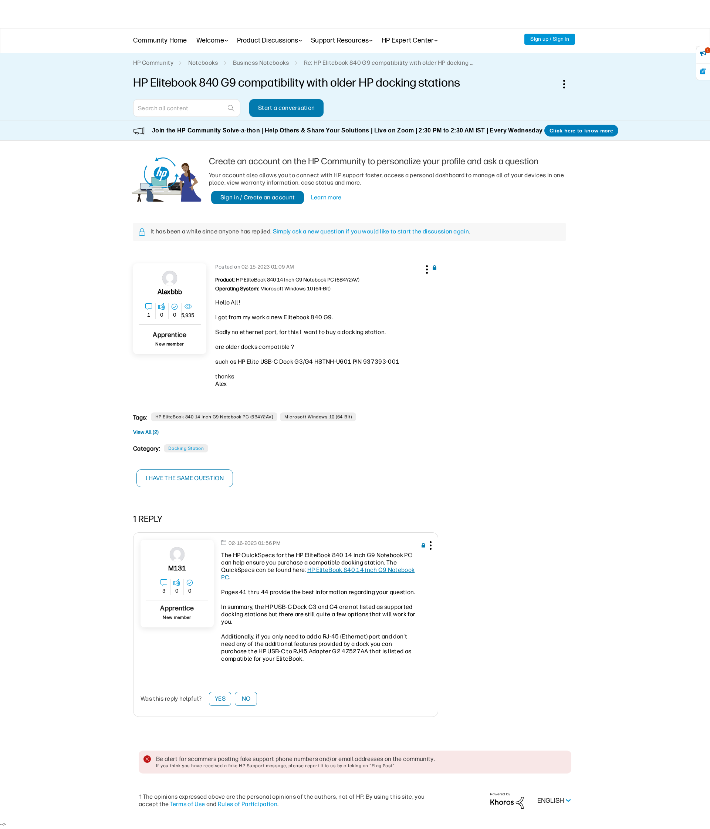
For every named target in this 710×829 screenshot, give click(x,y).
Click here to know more (581, 131)
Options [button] (568, 84)
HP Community (153, 62)
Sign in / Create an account (257, 197)
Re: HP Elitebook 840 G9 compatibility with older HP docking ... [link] (389, 62)
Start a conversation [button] (286, 107)
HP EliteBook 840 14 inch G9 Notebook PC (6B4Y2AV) (214, 416)
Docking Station (186, 448)
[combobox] (186, 108)
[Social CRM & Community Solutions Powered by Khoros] (507, 800)
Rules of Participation (247, 804)
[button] (426, 268)
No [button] (246, 698)
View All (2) (146, 432)
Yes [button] (220, 698)
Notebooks (203, 62)
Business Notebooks (261, 62)
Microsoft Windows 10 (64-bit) (318, 416)
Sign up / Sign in (549, 39)
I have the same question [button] (185, 478)
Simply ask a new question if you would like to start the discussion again (371, 231)
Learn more (326, 197)
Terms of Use (187, 804)
